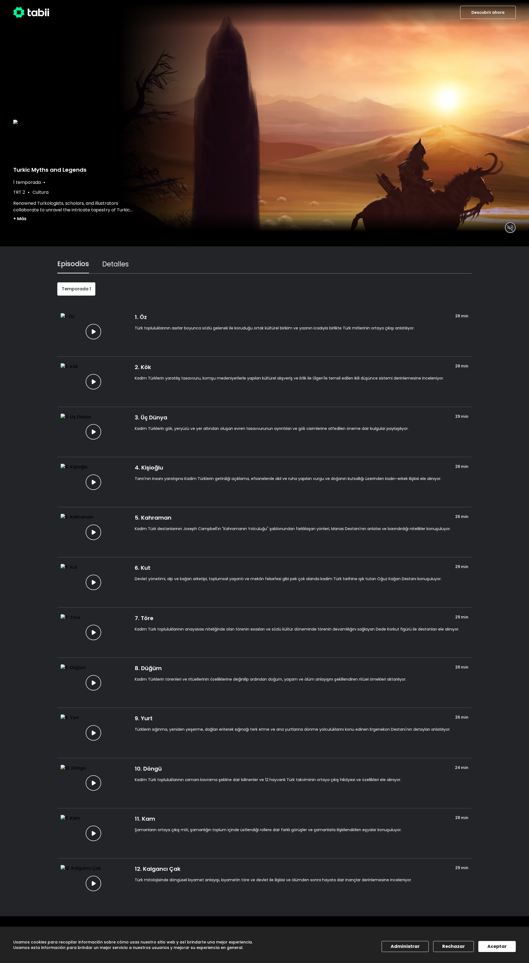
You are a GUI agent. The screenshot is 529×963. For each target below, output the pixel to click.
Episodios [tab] (73, 263)
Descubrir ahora (487, 12)
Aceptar (497, 946)
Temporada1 (76, 289)
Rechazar (453, 946)
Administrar (405, 946)
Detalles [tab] (115, 264)
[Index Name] (93, 331)
